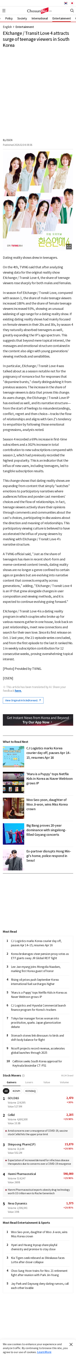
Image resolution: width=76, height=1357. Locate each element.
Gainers (11, 1082)
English (7, 27)
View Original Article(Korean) (21, 700)
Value (46, 1082)
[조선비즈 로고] (37, 10)
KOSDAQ (30, 1091)
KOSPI (16, 1091)
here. (18, 691)
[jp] (71, 3)
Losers (29, 1082)
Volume (64, 1082)
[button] (4, 10)
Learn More (44, 1352)
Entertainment (24, 27)
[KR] (66, 3)
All (6, 1091)
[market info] (23, 1075)
